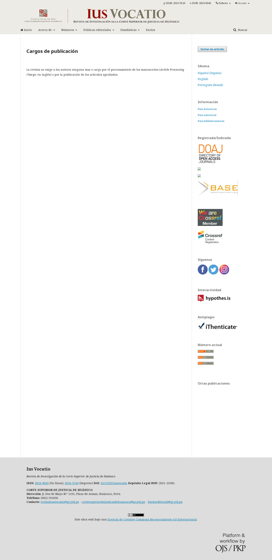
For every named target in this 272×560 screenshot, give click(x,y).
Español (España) (209, 73)
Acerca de (45, 30)
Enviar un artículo (212, 49)
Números (68, 30)
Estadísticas (128, 30)
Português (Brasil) (210, 85)
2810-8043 (42, 483)
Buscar (242, 30)
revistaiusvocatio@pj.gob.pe (60, 502)
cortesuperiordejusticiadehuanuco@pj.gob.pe (113, 502)
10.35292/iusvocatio (114, 483)
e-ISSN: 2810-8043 (200, 3)
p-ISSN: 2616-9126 (174, 3)
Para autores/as (207, 115)
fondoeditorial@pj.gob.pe (165, 502)
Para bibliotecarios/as (211, 121)
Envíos (150, 30)
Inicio (27, 30)
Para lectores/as (207, 109)
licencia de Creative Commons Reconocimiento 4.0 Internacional (152, 519)
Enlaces (223, 3)
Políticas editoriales (97, 30)
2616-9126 (72, 483)
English (203, 79)
